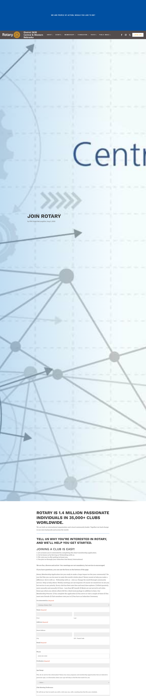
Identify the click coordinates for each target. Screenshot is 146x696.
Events (58, 35)
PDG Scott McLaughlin (37, 221)
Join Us (138, 35)
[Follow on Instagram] (125, 35)
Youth (93, 35)
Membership (69, 35)
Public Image (104, 35)
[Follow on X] (129, 35)
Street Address (40, 630)
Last (75, 618)
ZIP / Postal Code (79, 638)
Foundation (82, 35)
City (37, 638)
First (37, 618)
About (49, 35)
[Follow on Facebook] (121, 35)
